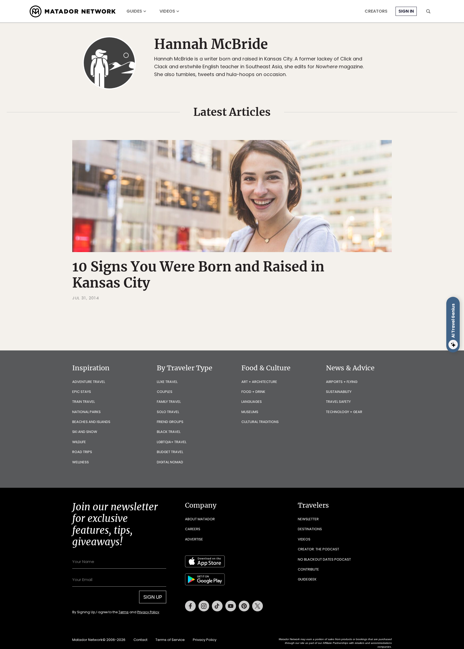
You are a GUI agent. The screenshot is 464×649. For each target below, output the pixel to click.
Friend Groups (170, 421)
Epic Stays (81, 391)
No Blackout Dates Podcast (324, 559)
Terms (123, 612)
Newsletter (308, 519)
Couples (164, 391)
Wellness (80, 462)
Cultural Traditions (260, 421)
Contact (140, 639)
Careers (192, 529)
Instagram (203, 606)
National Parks (86, 411)
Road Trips (82, 451)
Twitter (257, 606)
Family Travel (169, 401)
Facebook (190, 606)
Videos (167, 11)
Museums (249, 411)
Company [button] (200, 505)
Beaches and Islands (91, 421)
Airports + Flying (341, 381)
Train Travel (83, 401)
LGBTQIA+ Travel (171, 441)
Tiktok (217, 606)
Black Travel (168, 431)
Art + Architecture (259, 381)
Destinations (310, 529)
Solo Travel (168, 411)
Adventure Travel (88, 381)
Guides (134, 11)
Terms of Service (170, 639)
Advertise (194, 539)
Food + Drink (253, 391)
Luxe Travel (167, 381)
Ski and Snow (84, 431)
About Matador (200, 519)
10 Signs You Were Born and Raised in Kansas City (198, 274)
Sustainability (338, 391)
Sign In (406, 11)
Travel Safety (338, 401)
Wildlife (79, 441)
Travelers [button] (313, 505)
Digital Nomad (170, 462)
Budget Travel (170, 451)
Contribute (308, 569)
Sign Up (152, 597)
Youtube (230, 606)
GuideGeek (307, 579)
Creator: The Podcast (318, 549)
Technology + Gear (344, 411)
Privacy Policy (148, 612)
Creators (376, 11)
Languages (251, 401)
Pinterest (244, 606)
